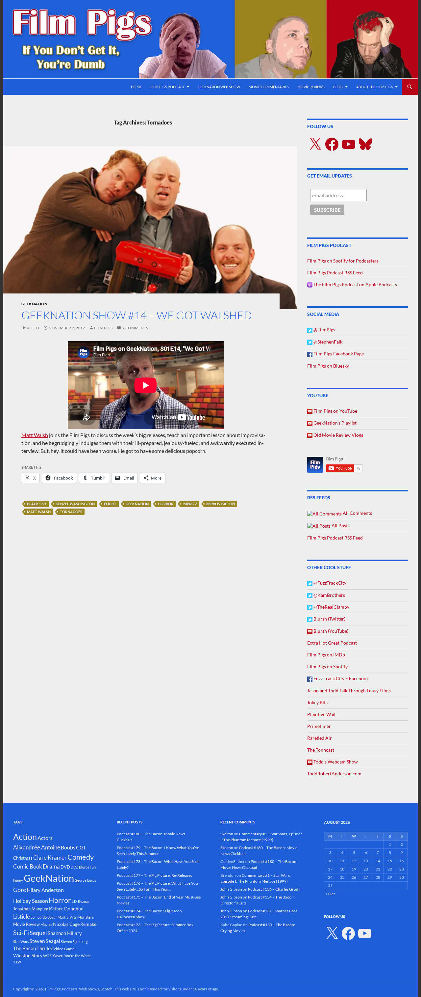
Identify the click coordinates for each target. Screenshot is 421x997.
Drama (51, 866)
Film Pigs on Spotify (327, 666)
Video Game (63, 948)
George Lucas (85, 880)
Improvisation (220, 504)
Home (136, 87)
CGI (80, 847)
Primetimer (319, 726)
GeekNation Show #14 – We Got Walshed (136, 315)
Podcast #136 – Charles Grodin (275, 889)
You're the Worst (77, 956)
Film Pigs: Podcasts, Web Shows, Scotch (78, 988)
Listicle (21, 916)
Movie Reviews (311, 87)
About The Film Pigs (374, 87)
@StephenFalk (327, 342)
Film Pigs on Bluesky (328, 366)
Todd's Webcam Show (335, 761)
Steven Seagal (45, 941)
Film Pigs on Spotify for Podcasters (343, 260)
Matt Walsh (34, 435)
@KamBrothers (328, 595)
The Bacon (24, 948)
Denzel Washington (75, 504)
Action (25, 837)
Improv (190, 504)
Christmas (23, 858)
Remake (88, 924)
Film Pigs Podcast (167, 87)
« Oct (330, 893)
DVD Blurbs (80, 867)
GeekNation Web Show (219, 87)
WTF (47, 955)
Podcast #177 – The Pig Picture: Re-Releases (154, 875)
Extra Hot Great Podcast (332, 643)
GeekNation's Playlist (334, 423)
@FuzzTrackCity (329, 583)
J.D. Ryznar (80, 901)
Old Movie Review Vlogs (337, 435)
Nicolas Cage (66, 924)
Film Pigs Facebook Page (338, 353)
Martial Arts (67, 917)
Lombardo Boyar (44, 917)
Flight (110, 504)
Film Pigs (103, 327)
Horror (165, 504)
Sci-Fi (21, 932)
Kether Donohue (66, 908)
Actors (45, 838)
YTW (17, 962)
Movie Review (26, 924)
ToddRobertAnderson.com (334, 773)
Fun (93, 867)
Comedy (80, 857)
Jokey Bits (317, 702)
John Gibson (231, 889)
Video (33, 327)
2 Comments (135, 327)
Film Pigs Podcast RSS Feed (335, 272)
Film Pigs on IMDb (326, 654)
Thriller (45, 948)
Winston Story (27, 955)
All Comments (357, 513)
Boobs (68, 847)
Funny (18, 880)
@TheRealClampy (330, 607)
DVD (65, 867)
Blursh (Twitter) (328, 619)
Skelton (226, 833)
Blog (338, 87)
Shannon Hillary (65, 933)
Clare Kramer (50, 857)
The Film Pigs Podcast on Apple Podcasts (354, 284)
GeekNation (34, 303)
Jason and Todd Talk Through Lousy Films (349, 690)
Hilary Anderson (45, 890)
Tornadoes (71, 512)
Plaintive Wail (321, 714)
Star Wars (21, 941)
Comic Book (27, 866)
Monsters (85, 917)
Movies (46, 924)
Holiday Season (30, 901)
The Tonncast (320, 750)
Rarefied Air (319, 738)
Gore (19, 889)
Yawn (57, 955)
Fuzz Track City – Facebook (340, 678)
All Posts (340, 525)
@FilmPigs (323, 329)
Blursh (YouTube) (330, 631)
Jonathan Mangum (30, 908)
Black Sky (36, 504)
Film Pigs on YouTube (334, 411)
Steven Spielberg (74, 941)
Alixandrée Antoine (36, 847)
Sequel (38, 932)
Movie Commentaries (269, 87)
